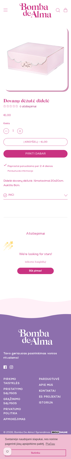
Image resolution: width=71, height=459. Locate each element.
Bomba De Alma (24, 432)
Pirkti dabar (35, 154)
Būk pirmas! (35, 270)
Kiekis (6, 123)
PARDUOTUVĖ (49, 379)
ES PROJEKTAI (50, 397)
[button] (58, 10)
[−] (6, 131)
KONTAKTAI (47, 391)
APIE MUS (46, 385)
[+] (20, 131)
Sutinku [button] (35, 452)
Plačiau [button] (50, 443)
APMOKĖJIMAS (14, 419)
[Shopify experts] (59, 432)
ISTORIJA (46, 403)
